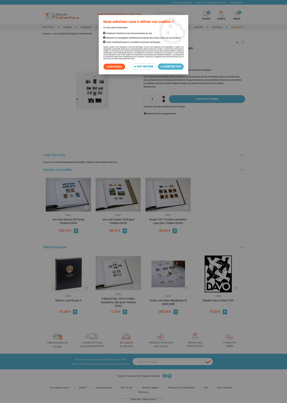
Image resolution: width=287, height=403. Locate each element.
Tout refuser (144, 66)
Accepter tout (172, 66)
